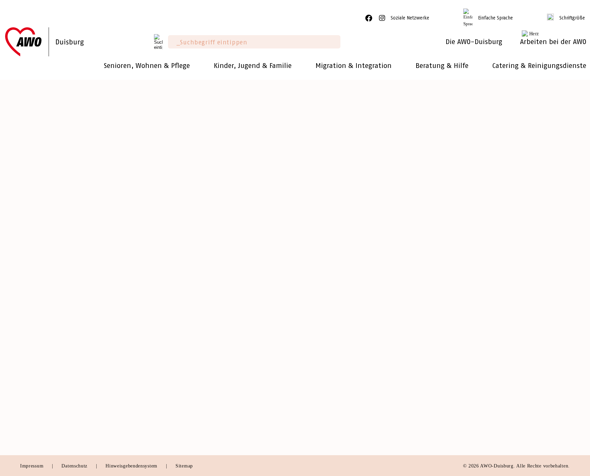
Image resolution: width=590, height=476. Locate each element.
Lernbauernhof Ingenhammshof (337, 272)
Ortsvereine (34, 252)
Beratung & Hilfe (188, 345)
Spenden (31, 318)
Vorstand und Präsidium (50, 223)
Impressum (32, 465)
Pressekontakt (37, 384)
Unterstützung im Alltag (189, 243)
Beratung (170, 213)
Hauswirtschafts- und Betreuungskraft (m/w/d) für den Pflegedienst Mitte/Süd (159, 174)
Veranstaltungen (40, 328)
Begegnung (173, 302)
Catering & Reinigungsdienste (349, 345)
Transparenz (35, 262)
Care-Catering (316, 361)
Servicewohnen (178, 223)
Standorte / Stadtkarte (47, 364)
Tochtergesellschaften (47, 243)
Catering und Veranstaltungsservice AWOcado (356, 371)
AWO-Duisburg (44, 198)
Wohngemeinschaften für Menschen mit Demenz (220, 233)
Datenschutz (75, 465)
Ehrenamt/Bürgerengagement (56, 308)
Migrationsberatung (183, 410)
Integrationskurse (459, 223)
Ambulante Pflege (182, 262)
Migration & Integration (480, 198)
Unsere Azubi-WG (461, 400)
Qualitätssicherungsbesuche (194, 272)
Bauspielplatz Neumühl (327, 282)
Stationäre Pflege (180, 292)
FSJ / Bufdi (452, 390)
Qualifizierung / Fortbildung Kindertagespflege (357, 233)
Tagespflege (174, 282)
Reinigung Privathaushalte (331, 390)
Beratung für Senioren (187, 420)
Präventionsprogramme (466, 233)
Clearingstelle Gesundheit (191, 380)
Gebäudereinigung (321, 380)
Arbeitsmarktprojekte (185, 430)
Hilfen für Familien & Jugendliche (341, 213)
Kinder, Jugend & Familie (340, 198)
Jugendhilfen (175, 400)
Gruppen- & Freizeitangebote (335, 243)
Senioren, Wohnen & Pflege (205, 198)
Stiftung (30, 233)
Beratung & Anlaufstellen (470, 213)
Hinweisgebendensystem (132, 465)
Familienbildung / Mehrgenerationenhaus (350, 252)
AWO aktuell (36, 374)
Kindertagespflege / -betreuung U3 (342, 223)
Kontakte (31, 394)
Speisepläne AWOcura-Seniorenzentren (347, 400)
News (27, 355)
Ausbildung (452, 380)
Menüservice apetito (184, 311)
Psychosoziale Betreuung (191, 371)
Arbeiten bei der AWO (474, 345)
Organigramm (37, 272)
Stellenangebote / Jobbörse (471, 361)
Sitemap (184, 465)
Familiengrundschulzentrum (333, 262)
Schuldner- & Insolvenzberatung (200, 361)
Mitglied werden (40, 299)
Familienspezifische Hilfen (193, 390)
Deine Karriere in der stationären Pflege (488, 371)
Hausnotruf (173, 252)
